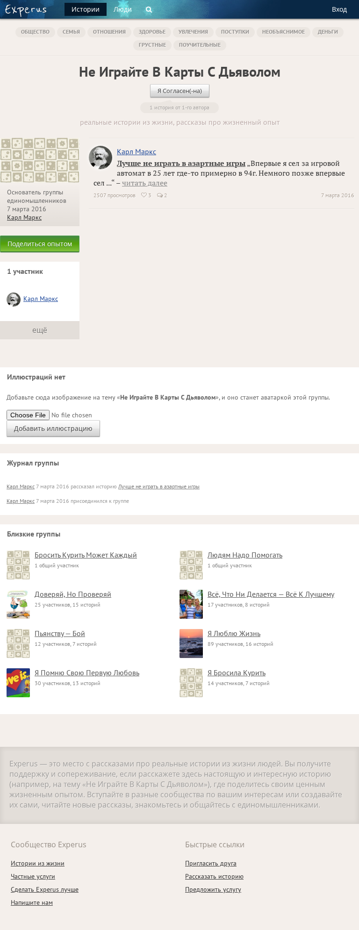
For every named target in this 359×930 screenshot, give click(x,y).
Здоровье (152, 31)
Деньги (328, 31)
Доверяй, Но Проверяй (73, 594)
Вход (339, 9)
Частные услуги (33, 876)
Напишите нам (32, 902)
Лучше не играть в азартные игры (181, 163)
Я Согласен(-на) (180, 90)
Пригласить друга (211, 863)
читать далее (144, 182)
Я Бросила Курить (237, 672)
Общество (35, 31)
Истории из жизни (38, 863)
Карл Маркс (24, 217)
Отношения (109, 31)
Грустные (152, 44)
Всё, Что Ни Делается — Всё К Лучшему (271, 594)
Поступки (235, 31)
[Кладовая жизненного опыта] (26, 10)
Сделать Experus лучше (45, 889)
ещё (39, 330)
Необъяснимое (283, 31)
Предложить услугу (213, 889)
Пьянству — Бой (60, 633)
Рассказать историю (214, 876)
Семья (71, 31)
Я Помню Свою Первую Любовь (87, 672)
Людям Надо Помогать (245, 554)
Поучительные (200, 44)
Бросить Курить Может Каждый (86, 554)
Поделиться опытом (39, 243)
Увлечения (193, 31)
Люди (123, 9)
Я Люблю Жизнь (234, 633)
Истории (86, 9)
